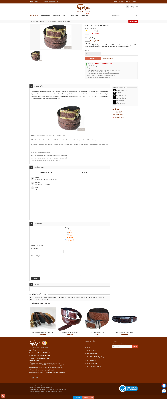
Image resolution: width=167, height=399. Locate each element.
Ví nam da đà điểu (118, 114)
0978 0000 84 (43, 355)
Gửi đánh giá (35, 278)
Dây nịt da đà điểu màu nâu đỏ (70, 332)
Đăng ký (135, 346)
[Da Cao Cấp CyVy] (83, 8)
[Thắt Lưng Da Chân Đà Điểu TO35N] (125, 318)
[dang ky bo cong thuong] (128, 388)
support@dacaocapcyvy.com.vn (50, 1)
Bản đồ (115, 1)
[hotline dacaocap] (3, 396)
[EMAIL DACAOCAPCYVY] (33, 377)
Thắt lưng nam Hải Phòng (51, 297)
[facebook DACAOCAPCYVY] (30, 377)
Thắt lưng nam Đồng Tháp (66, 297)
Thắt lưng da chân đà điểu (97, 332)
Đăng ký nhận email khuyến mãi (120, 344)
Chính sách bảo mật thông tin (94, 366)
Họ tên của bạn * (35, 248)
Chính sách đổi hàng (91, 360)
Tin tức (37, 386)
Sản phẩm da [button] (34, 15)
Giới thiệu (134, 1)
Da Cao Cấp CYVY (34, 21)
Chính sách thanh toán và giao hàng (95, 357)
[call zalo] (164, 391)
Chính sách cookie (44, 386)
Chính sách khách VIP (92, 353)
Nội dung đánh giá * (35, 256)
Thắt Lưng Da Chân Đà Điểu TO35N (124, 332)
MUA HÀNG (93, 58)
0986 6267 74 (43, 358)
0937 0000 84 (43, 353)
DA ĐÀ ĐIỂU (42, 21)
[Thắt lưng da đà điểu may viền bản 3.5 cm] (43, 318)
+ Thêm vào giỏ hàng (108, 58)
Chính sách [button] (74, 15)
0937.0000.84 (34, 1)
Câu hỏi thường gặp (91, 350)
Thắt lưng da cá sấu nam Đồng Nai (40, 299)
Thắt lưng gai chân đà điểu (64, 21)
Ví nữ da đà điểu (118, 112)
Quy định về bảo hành (92, 363)
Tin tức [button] (65, 15)
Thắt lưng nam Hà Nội (36, 297)
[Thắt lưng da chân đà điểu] (97, 318)
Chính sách (122, 1)
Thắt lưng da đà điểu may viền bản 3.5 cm (42, 332)
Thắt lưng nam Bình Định (81, 297)
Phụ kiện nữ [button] (56, 15)
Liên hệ (128, 1)
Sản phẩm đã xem (133, 21)
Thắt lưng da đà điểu (51, 21)
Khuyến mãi (84, 15)
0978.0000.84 (107, 63)
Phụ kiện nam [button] (45, 15)
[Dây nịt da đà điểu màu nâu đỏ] (70, 318)
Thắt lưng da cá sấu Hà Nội (97, 297)
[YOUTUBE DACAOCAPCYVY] (37, 377)
